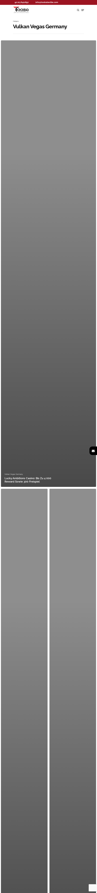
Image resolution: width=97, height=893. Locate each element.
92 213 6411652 (22, 2)
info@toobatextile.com (46, 2)
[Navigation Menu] (82, 10)
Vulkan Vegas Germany (13, 474)
